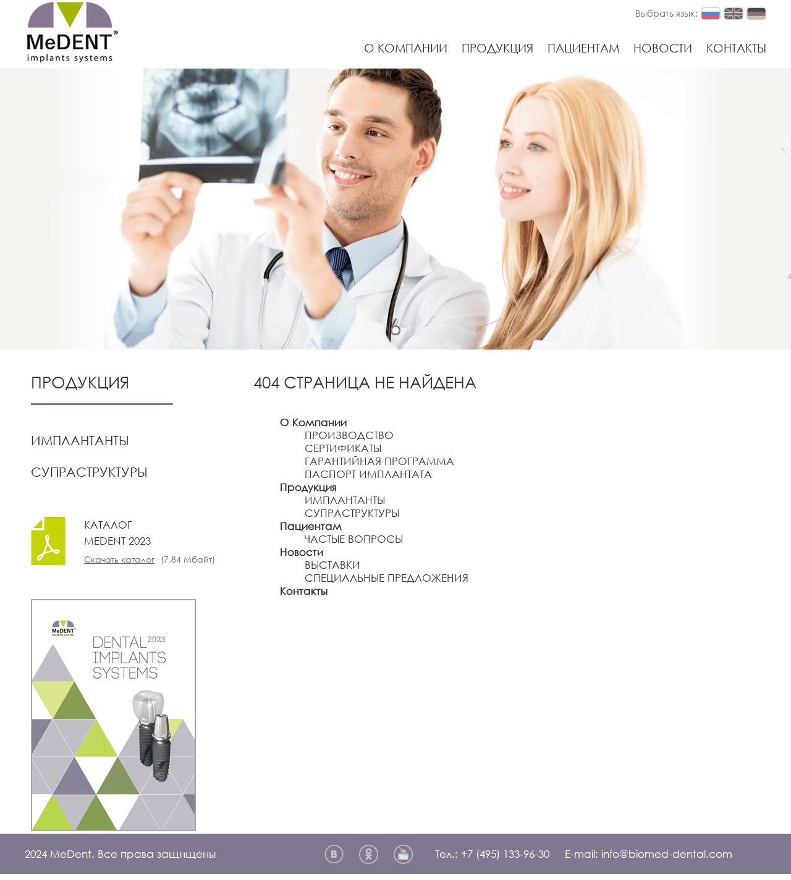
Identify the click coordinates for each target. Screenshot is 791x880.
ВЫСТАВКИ (332, 564)
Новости (662, 48)
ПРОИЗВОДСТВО (349, 435)
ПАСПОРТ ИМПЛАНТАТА (368, 473)
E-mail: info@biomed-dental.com (648, 853)
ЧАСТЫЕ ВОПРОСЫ (354, 538)
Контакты (736, 48)
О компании (405, 48)
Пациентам (583, 48)
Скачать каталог (119, 559)
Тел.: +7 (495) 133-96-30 (492, 853)
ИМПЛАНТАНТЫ (80, 440)
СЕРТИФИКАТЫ (343, 448)
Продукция (497, 48)
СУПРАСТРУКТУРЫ (89, 472)
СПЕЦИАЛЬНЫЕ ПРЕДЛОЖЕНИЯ (386, 577)
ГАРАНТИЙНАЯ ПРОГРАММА (379, 461)
